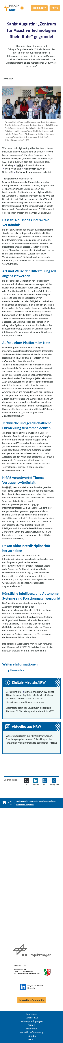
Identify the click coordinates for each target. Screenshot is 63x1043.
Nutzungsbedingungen (32, 1021)
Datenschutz (32, 1017)
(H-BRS (19, 165)
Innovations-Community (31, 1000)
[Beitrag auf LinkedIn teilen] (35, 780)
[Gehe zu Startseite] (4, 803)
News (54, 742)
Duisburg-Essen (24, 172)
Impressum (31, 1014)
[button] (54, 780)
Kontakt (31, 1024)
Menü (55, 8)
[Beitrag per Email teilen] (45, 780)
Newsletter (31, 1028)
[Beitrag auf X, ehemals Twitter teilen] (26, 780)
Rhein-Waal (11, 168)
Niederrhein (30, 168)
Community (39, 8)
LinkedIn (32, 1035)
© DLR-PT (31, 1039)
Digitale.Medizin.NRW (35, 691)
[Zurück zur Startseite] (31, 3)
